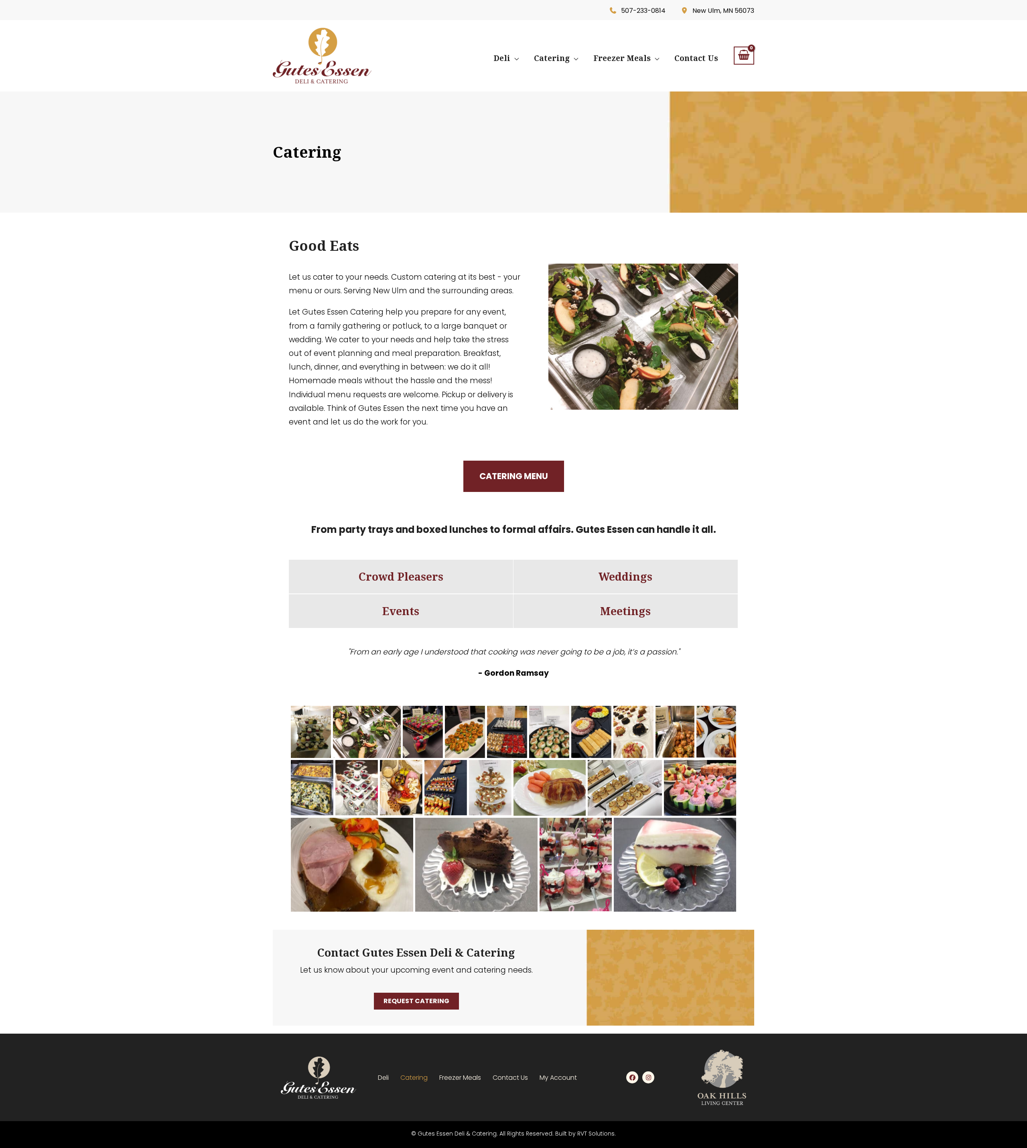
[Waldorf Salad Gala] (367, 732)
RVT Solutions (596, 1134)
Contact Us (510, 1077)
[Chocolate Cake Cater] (476, 865)
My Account (558, 1077)
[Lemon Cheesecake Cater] (675, 865)
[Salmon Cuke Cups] (549, 732)
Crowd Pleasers (401, 576)
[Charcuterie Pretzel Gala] (401, 787)
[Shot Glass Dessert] (507, 732)
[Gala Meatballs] (675, 732)
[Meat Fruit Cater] (591, 732)
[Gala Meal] (716, 732)
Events (400, 611)
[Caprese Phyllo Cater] (490, 787)
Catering (414, 1077)
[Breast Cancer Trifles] (576, 865)
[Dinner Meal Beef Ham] (352, 865)
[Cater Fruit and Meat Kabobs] (445, 787)
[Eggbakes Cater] (312, 787)
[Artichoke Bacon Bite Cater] (625, 788)
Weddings (625, 576)
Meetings (625, 611)
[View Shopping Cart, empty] (744, 56)
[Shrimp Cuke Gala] (465, 732)
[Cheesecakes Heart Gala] (356, 787)
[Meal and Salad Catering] (550, 788)
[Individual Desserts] (633, 732)
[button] (514, 58)
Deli (383, 1077)
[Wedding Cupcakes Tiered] (311, 732)
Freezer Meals (460, 1077)
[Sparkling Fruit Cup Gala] (423, 732)
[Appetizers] (700, 788)
